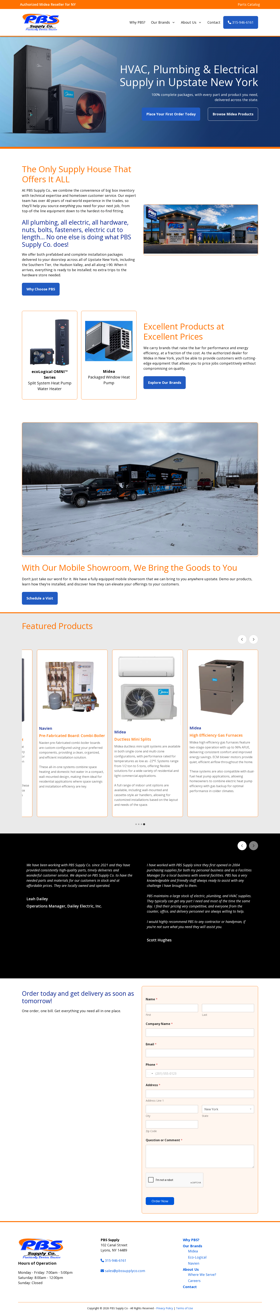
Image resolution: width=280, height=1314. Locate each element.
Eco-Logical (197, 1257)
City (148, 1115)
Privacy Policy (164, 1308)
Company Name (159, 1024)
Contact (213, 22)
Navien (193, 1263)
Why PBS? (137, 22)
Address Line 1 (155, 1100)
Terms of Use (184, 1308)
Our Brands (160, 22)
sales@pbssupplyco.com (125, 1270)
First (148, 1014)
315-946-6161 (242, 22)
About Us (188, 22)
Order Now (160, 1201)
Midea (193, 1251)
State (205, 1115)
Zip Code (151, 1131)
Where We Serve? (202, 1274)
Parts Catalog (249, 4)
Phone (152, 1064)
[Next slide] (253, 639)
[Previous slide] (242, 639)
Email (151, 1044)
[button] (136, 969)
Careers (194, 1280)
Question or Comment (164, 1140)
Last (204, 1014)
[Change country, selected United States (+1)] (150, 1073)
